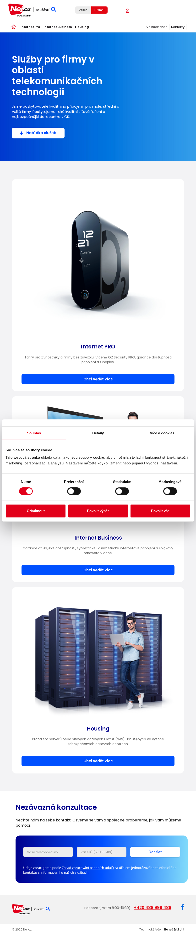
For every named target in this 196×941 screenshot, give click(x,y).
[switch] (74, 491)
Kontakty (178, 27)
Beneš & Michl (174, 929)
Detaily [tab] (98, 433)
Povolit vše (160, 511)
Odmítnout (36, 511)
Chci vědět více (98, 379)
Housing (82, 27)
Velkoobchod (157, 27)
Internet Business (58, 27)
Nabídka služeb (41, 133)
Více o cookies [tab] (162, 433)
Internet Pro (30, 27)
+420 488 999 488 (152, 907)
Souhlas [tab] (34, 433)
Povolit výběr (98, 511)
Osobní (83, 10)
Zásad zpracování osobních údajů (88, 868)
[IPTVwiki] (125, 10)
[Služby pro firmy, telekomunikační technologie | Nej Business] (35, 10)
